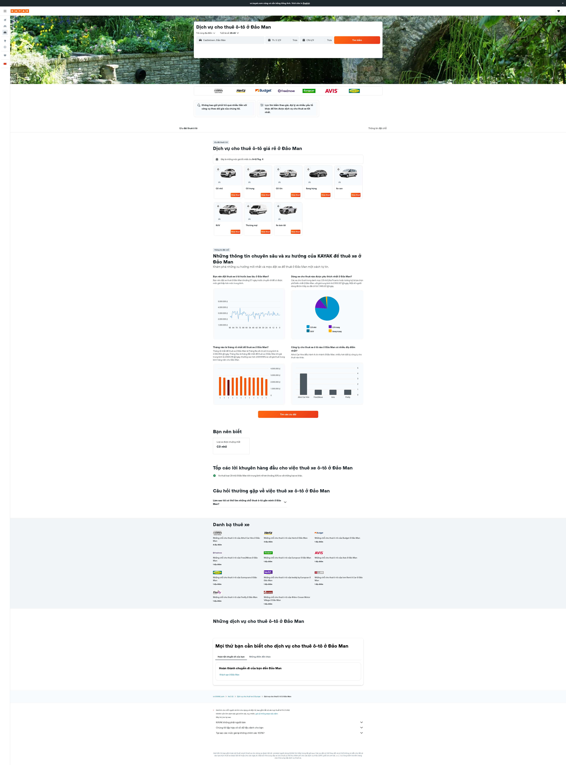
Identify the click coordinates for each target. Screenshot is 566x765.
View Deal (235, 195)
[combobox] (205, 33)
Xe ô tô (230, 696)
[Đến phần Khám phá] (5, 41)
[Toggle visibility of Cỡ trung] (334, 327)
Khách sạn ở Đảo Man (229, 674)
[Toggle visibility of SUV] (310, 331)
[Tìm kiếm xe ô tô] (5, 32)
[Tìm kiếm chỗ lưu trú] (5, 26)
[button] (563, 3)
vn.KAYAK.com (218, 696)
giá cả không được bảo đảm (267, 714)
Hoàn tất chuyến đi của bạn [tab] (231, 656)
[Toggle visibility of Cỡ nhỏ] (311, 327)
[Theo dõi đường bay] (5, 47)
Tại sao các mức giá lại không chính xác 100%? (240, 732)
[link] (288, 414)
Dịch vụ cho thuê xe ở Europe (248, 696)
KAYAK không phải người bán (231, 722)
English (306, 3)
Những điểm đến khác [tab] (260, 656)
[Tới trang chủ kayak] (20, 11)
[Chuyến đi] (5, 55)
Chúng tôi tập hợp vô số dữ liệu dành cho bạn (239, 727)
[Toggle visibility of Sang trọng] (335, 331)
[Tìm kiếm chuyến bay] (5, 20)
